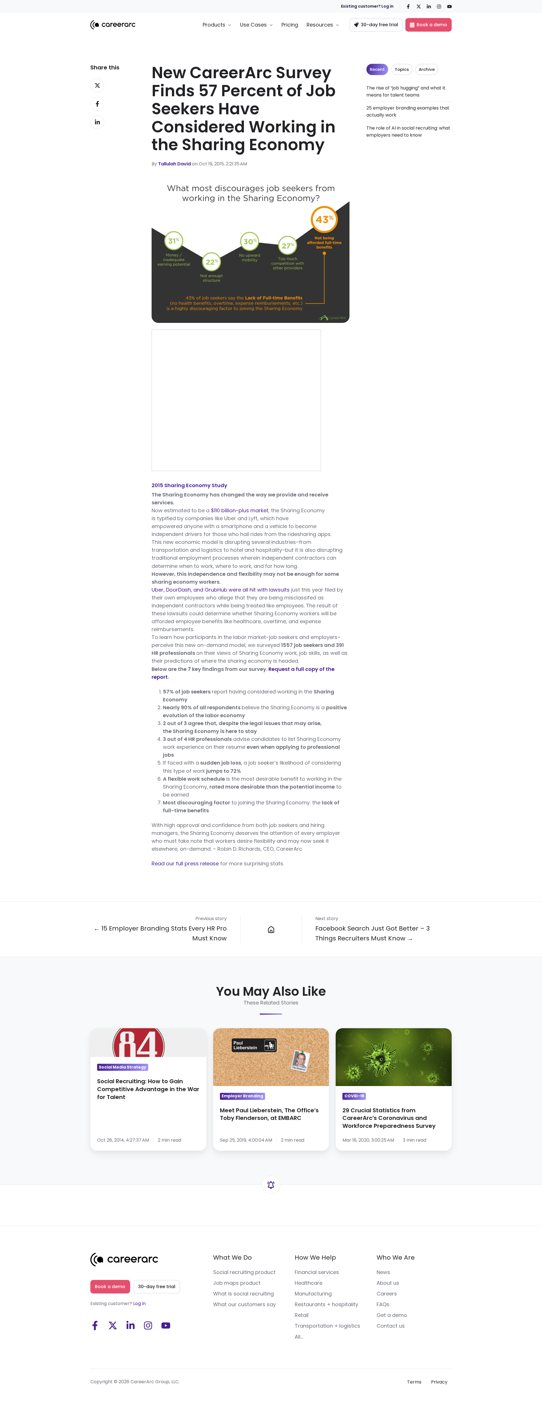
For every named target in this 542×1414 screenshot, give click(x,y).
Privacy (439, 1382)
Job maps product (237, 1282)
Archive (427, 69)
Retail (302, 1315)
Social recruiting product (244, 1272)
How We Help (315, 1257)
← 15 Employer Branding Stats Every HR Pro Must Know (160, 933)
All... (299, 1336)
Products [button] (214, 24)
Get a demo (392, 1315)
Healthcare (308, 1282)
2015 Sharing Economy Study (189, 485)
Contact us (391, 1325)
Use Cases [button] (253, 24)
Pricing (289, 24)
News (383, 1272)
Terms (414, 1382)
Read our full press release (185, 863)
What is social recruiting (243, 1293)
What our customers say (244, 1304)
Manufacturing (313, 1293)
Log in (139, 1303)
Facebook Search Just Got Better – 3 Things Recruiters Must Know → (372, 933)
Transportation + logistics (327, 1325)
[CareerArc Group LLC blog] (270, 929)
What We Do (232, 1257)
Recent (377, 69)
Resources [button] (320, 24)
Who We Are (396, 1257)
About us (388, 1282)
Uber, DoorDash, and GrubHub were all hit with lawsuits (221, 589)
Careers (387, 1293)
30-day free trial (379, 24)
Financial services (317, 1272)
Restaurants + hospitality (326, 1304)
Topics (402, 69)
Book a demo (432, 24)
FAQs (383, 1304)
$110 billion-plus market (238, 510)
